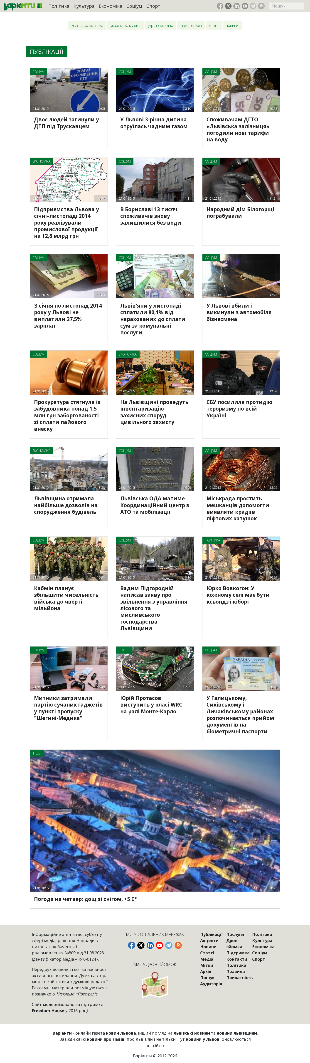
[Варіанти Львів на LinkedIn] (236, 6)
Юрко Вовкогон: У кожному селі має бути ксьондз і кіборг (238, 595)
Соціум (134, 6)
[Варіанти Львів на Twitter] (228, 6)
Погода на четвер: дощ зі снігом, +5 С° (85, 899)
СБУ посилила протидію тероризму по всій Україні (239, 409)
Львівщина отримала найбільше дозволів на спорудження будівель (66, 505)
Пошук (207, 977)
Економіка (110, 6)
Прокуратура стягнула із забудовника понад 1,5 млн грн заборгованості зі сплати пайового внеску (67, 415)
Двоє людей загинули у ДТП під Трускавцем (66, 123)
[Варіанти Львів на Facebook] (220, 6)
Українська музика (125, 25)
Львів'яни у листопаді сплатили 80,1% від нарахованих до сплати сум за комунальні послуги (152, 319)
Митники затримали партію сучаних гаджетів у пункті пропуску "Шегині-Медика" (68, 708)
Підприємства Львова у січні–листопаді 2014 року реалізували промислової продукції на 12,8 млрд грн (66, 223)
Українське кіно (160, 25)
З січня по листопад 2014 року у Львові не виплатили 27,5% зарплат (68, 315)
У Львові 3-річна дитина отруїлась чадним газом (154, 123)
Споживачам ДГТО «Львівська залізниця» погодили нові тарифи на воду (238, 129)
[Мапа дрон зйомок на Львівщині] (155, 985)
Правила (235, 971)
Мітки (206, 965)
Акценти (209, 940)
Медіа (206, 959)
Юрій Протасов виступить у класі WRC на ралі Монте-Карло (151, 704)
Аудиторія (211, 983)
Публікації (211, 934)
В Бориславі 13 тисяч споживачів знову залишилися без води (150, 216)
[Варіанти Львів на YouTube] (245, 6)
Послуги (235, 934)
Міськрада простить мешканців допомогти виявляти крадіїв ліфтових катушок (238, 508)
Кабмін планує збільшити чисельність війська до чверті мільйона (66, 598)
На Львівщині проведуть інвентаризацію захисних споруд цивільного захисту (154, 412)
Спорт (153, 6)
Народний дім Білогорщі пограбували (240, 212)
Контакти (236, 959)
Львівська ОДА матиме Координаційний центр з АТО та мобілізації (154, 505)
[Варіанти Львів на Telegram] (253, 6)
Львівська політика (87, 25)
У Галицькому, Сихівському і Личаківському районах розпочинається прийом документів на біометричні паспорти (240, 714)
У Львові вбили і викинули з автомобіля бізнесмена (239, 312)
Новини (232, 25)
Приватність (239, 977)
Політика (58, 6)
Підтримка (238, 952)
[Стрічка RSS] (261, 6)
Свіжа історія (191, 25)
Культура (84, 6)
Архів (205, 971)
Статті (214, 25)
